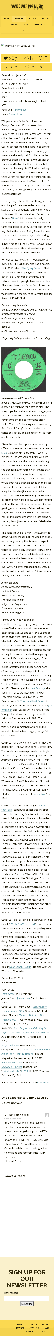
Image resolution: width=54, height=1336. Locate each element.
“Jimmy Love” (16, 114)
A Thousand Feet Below (31, 701)
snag (4, 452)
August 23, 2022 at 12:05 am (13, 1118)
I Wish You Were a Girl (22, 924)
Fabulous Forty (10, 1071)
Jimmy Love (20, 109)
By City (32, 19)
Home (6, 19)
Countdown (43, 1082)
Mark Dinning (37, 688)
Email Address (11, 1293)
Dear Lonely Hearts (20, 966)
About (26, 30)
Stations (13, 25)
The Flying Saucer (32, 268)
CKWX (32, 79)
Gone (15, 218)
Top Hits (19, 19)
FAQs (25, 25)
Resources (39, 25)
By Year (45, 19)
